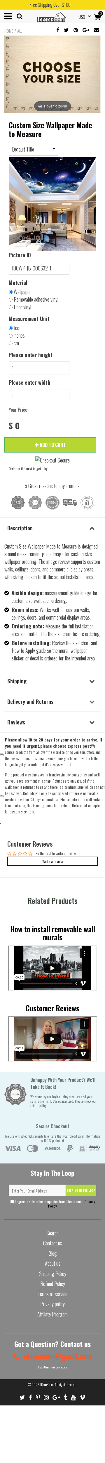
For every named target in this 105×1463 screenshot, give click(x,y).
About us (52, 1263)
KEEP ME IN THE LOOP (81, 1190)
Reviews (16, 722)
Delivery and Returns (30, 701)
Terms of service (52, 1294)
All (19, 31)
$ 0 (14, 426)
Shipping (17, 681)
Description (20, 528)
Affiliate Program (52, 1314)
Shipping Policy (52, 1273)
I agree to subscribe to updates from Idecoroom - (54, 1203)
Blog (52, 1253)
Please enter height (30, 355)
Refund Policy (52, 1283)
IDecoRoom (47, 1384)
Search (52, 1233)
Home (8, 31)
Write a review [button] (52, 861)
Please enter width (29, 382)
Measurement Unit (29, 318)
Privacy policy (52, 1304)
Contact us (52, 1243)
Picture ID (20, 255)
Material (18, 282)
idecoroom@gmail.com (57, 1356)
